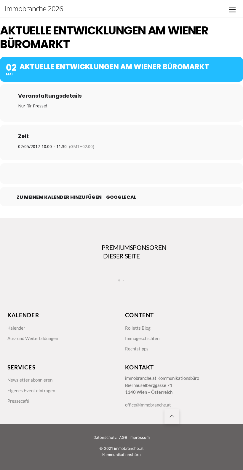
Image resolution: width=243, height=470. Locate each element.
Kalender (16, 328)
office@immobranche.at (148, 404)
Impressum (140, 437)
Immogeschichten (142, 338)
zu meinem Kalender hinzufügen (59, 197)
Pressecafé (18, 401)
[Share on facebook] (91, 173)
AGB (123, 437)
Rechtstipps (136, 348)
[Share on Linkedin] (121, 173)
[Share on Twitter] (106, 173)
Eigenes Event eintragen (31, 390)
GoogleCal (121, 197)
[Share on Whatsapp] (136, 173)
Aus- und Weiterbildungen (32, 338)
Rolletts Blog (138, 328)
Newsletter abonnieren (29, 379)
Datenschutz (105, 437)
